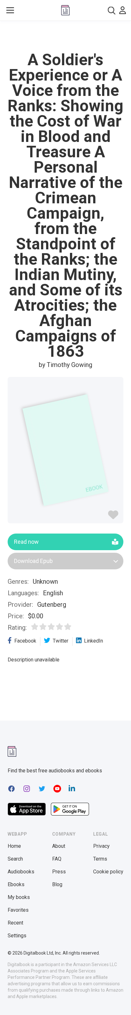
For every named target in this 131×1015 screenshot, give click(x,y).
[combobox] (111, 10)
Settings (17, 936)
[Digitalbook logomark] (12, 751)
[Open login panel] (122, 10)
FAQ (56, 859)
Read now (26, 541)
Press (59, 872)
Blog (57, 884)
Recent (15, 923)
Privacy (101, 846)
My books (19, 897)
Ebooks (16, 884)
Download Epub (33, 561)
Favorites (18, 910)
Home (14, 846)
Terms (100, 859)
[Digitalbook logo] (65, 10)
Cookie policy (108, 872)
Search (15, 859)
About (58, 846)
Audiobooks (21, 872)
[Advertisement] (65, 36)
